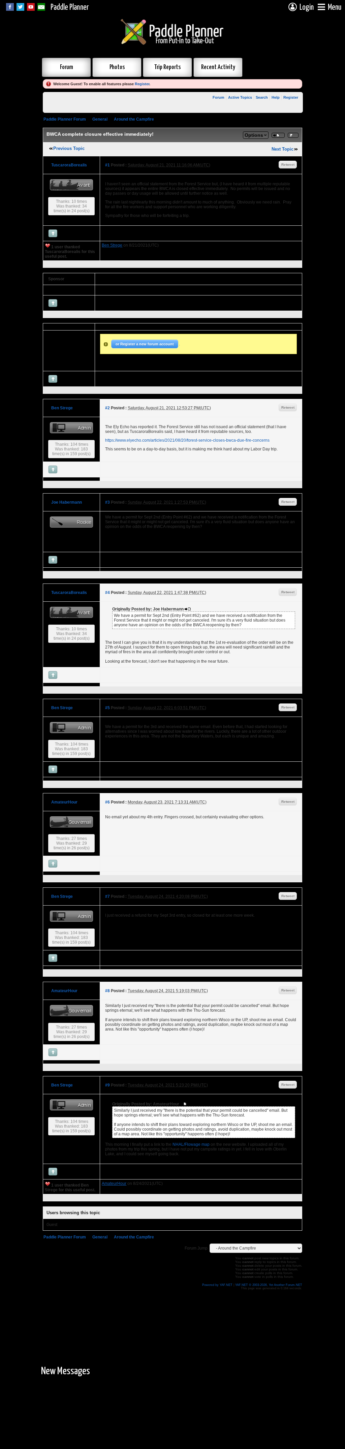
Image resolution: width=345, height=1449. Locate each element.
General (99, 119)
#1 (107, 165)
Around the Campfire (134, 119)
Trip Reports (167, 67)
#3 (107, 502)
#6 (107, 802)
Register (142, 84)
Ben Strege (62, 408)
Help (276, 97)
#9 (107, 1085)
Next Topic (282, 149)
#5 (107, 707)
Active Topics (240, 97)
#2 (107, 408)
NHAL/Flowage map (191, 1144)
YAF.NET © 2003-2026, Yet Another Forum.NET (268, 1285)
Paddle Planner (70, 7)
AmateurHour (64, 802)
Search (262, 97)
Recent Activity (218, 67)
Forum (66, 67)
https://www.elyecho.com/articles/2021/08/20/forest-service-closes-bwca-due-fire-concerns (187, 440)
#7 (107, 896)
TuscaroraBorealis (69, 165)
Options (254, 135)
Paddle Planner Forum (64, 119)
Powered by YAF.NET (217, 1285)
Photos (117, 67)
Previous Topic (69, 148)
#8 (107, 990)
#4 (107, 592)
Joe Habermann (66, 502)
